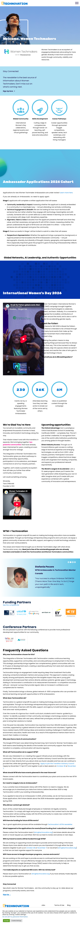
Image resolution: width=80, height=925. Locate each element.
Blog (69, 905)
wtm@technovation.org (43, 832)
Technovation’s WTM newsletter (60, 824)
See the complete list (11, 605)
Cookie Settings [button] (16, 921)
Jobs (43, 905)
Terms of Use (59, 905)
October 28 (61, 766)
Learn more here (66, 193)
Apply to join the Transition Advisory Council (57, 763)
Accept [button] (6, 921)
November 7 (42, 848)
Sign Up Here (8, 91)
